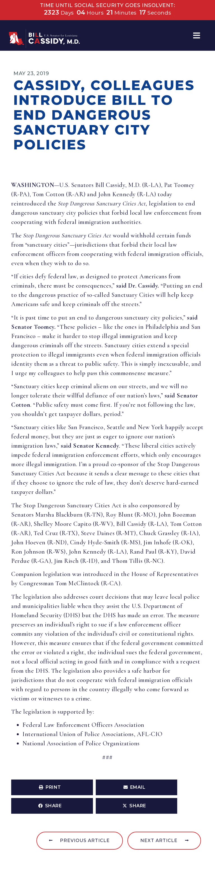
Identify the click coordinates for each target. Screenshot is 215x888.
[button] (197, 35)
